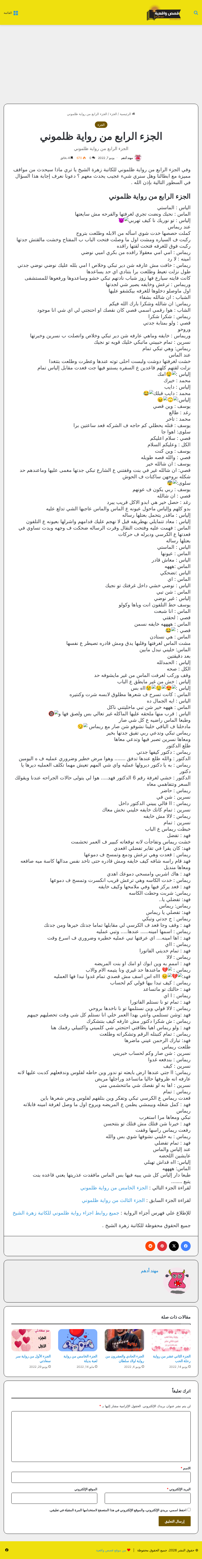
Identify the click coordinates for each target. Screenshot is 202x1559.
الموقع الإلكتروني (85, 1489)
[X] (174, 1246)
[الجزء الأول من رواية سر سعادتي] (31, 1340)
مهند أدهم (127, 158)
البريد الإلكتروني (179, 1489)
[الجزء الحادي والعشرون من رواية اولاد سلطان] (124, 1340)
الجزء (113, 114)
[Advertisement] (157, 64)
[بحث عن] (195, 14)
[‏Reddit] (150, 1246)
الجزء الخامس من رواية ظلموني (114, 1188)
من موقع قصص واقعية (111, 1550)
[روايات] (163, 12)
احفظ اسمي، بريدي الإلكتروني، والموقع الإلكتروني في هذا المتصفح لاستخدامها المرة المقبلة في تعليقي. (117, 1510)
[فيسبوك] (186, 1246)
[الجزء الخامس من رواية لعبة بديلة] (78, 1340)
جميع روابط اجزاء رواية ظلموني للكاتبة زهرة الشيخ (66, 1213)
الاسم (186, 1468)
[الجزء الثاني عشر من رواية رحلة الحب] (171, 1340)
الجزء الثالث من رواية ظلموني (113, 1200)
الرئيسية (126, 114)
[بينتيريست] (162, 1246)
